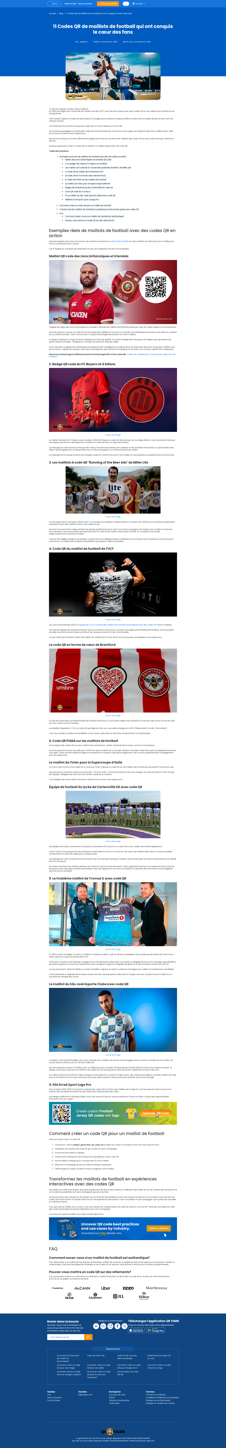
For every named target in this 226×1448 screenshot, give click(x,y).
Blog (61, 13)
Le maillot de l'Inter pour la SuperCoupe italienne (87, 183)
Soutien (82, 1391)
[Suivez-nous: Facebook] (117, 1326)
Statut (112, 1397)
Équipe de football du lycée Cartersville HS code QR (89, 187)
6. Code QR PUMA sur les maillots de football (85, 179)
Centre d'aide (53, 1400)
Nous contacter (54, 1397)
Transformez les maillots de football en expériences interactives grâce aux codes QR (99, 209)
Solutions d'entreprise (119, 1400)
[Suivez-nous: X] (125, 1326)
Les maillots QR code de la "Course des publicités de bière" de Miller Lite (98, 167)
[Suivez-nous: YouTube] (103, 1326)
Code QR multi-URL (96, 1355)
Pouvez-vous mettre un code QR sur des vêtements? (89, 220)
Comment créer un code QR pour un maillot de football (85, 205)
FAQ (61, 213)
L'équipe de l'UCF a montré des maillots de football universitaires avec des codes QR (117, 624)
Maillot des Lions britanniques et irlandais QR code (88, 159)
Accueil (52, 13)
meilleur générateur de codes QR (87, 1144)
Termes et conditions (156, 1394)
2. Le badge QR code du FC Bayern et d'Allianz (86, 163)
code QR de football (119, 241)
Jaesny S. (84, 42)
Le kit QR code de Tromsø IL (78, 191)
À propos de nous (117, 1394)
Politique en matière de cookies (160, 1403)
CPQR (73, 728)
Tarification (114, 1403)
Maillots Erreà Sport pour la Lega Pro (82, 199)
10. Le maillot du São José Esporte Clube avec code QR (90, 195)
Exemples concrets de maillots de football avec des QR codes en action (92, 156)
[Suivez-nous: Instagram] (110, 1326)
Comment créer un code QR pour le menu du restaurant (98, 1374)
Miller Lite (88, 522)
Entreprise (115, 1391)
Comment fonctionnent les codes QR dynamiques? (68, 1358)
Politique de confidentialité (158, 1400)
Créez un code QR (109, 3)
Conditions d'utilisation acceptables (162, 1397)
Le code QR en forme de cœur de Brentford (85, 175)
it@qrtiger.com (85, 1394)
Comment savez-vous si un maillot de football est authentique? (94, 216)
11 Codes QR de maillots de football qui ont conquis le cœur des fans (99, 13)
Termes (150, 1391)
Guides (51, 1391)
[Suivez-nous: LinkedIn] (96, 1326)
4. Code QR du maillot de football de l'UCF (84, 171)
